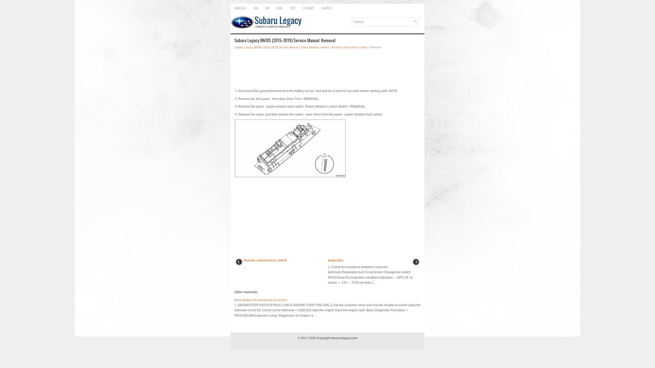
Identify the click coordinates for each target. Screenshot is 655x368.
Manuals (240, 8)
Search (327, 8)
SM (267, 8)
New (279, 8)
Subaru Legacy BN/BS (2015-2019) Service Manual (266, 47)
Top (292, 8)
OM (256, 8)
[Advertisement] (327, 67)
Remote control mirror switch (349, 47)
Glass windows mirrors (315, 47)
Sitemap (308, 8)
